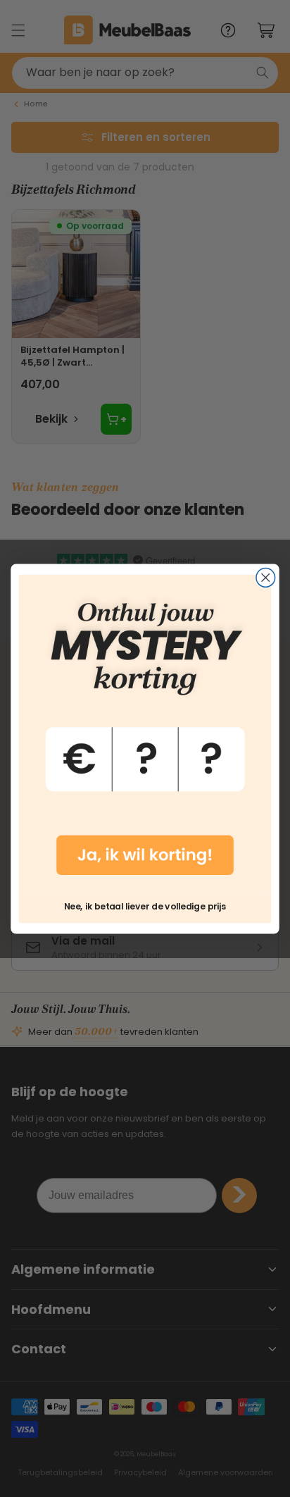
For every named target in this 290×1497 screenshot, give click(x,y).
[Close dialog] (265, 577)
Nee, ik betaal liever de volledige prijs (145, 906)
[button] (145, 732)
